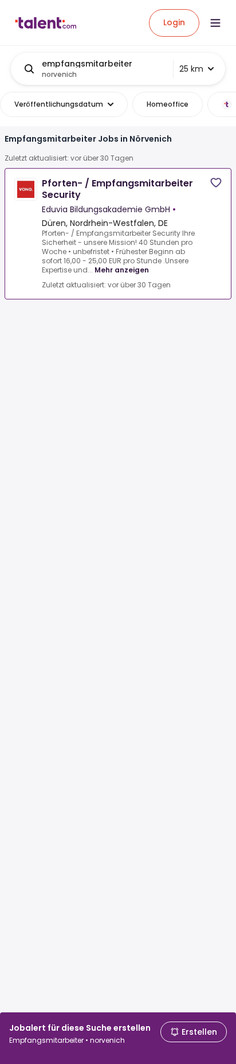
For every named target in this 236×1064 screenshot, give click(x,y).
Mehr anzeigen (122, 270)
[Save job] (216, 183)
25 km (191, 69)
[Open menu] (215, 23)
